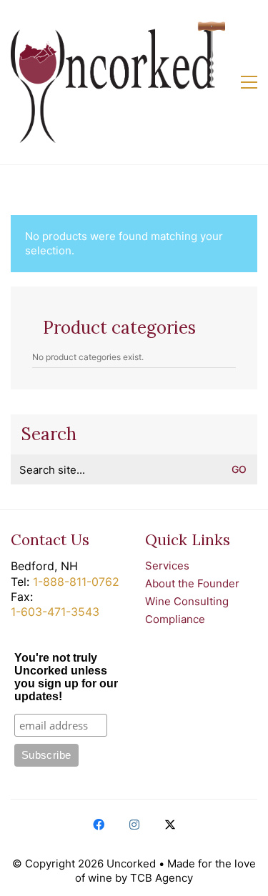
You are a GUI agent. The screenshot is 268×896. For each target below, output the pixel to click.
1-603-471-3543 (55, 611)
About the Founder (192, 583)
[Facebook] (98, 824)
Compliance (175, 619)
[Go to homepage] (118, 82)
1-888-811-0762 (76, 581)
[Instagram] (134, 824)
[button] (249, 82)
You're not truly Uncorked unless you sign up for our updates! (66, 677)
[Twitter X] (170, 824)
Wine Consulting (187, 601)
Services (167, 565)
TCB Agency (161, 878)
